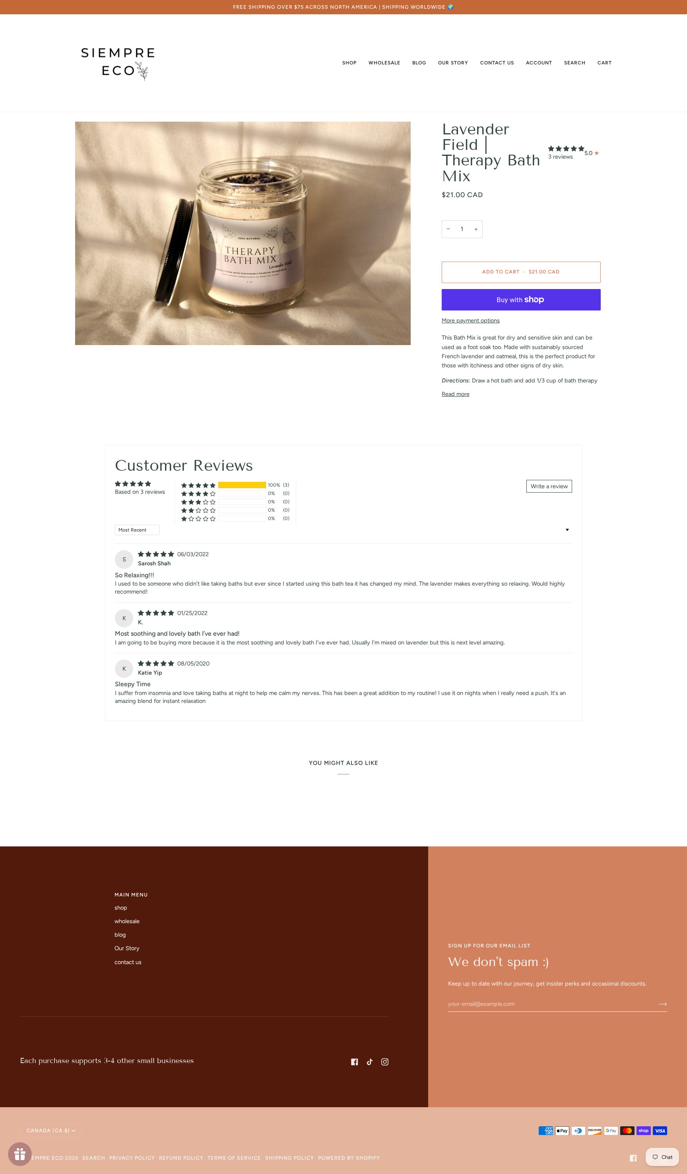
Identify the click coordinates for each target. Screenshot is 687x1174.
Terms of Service (234, 1158)
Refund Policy (181, 1158)
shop (120, 907)
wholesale (127, 921)
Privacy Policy (132, 1158)
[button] (349, 63)
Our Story (127, 948)
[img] (157, 554)
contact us (128, 962)
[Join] (656, 1003)
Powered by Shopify (349, 1158)
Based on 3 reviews (140, 491)
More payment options (471, 320)
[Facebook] (354, 1061)
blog (120, 934)
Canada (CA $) (48, 1130)
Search (93, 1158)
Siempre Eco (45, 1158)
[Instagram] (384, 1061)
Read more (456, 394)
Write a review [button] (549, 486)
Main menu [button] (131, 895)
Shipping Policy (289, 1158)
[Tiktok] (369, 1061)
